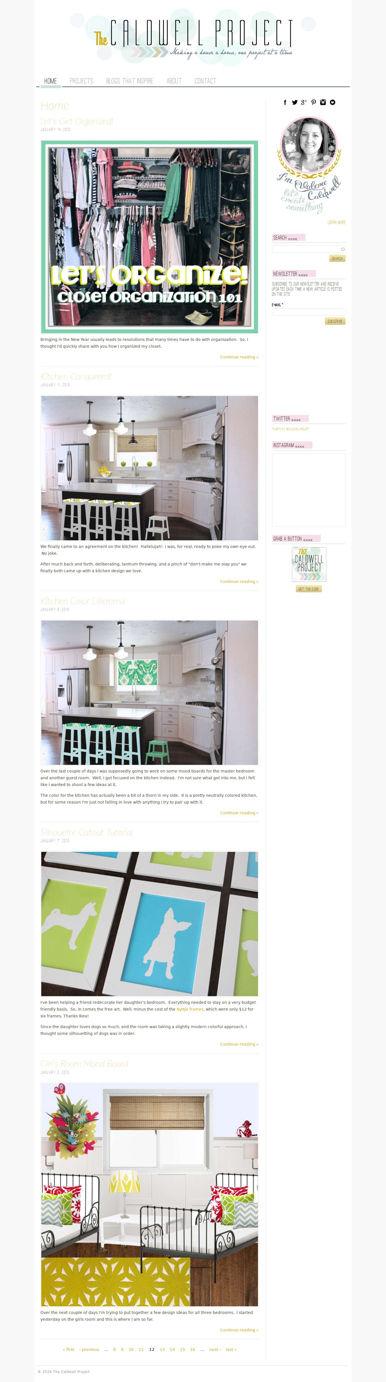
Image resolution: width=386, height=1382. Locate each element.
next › (215, 1349)
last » (231, 1349)
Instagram (323, 102)
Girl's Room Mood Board (84, 1063)
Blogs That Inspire (130, 82)
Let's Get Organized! (76, 121)
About (174, 82)
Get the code (309, 589)
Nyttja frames (190, 1009)
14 (172, 1349)
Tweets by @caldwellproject (290, 429)
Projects (81, 82)
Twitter (295, 102)
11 (141, 1349)
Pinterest (313, 102)
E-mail (277, 305)
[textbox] (309, 249)
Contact (206, 82)
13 (162, 1349)
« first (68, 1349)
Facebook (285, 102)
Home (51, 82)
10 (131, 1349)
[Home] (193, 56)
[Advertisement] (307, 369)
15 (182, 1349)
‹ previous (89, 1349)
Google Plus (304, 102)
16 (192, 1349)
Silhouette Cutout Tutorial (86, 832)
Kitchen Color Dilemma (82, 601)
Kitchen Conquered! (76, 376)
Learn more (337, 222)
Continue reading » (239, 357)
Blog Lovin (332, 102)
